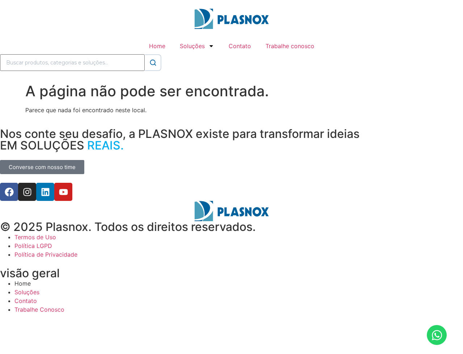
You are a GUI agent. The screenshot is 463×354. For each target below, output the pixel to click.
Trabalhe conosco (290, 46)
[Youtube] (63, 192)
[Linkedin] (45, 192)
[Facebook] (9, 192)
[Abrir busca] (153, 62)
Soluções (192, 46)
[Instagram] (27, 192)
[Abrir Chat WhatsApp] (437, 335)
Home (157, 46)
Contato (240, 46)
